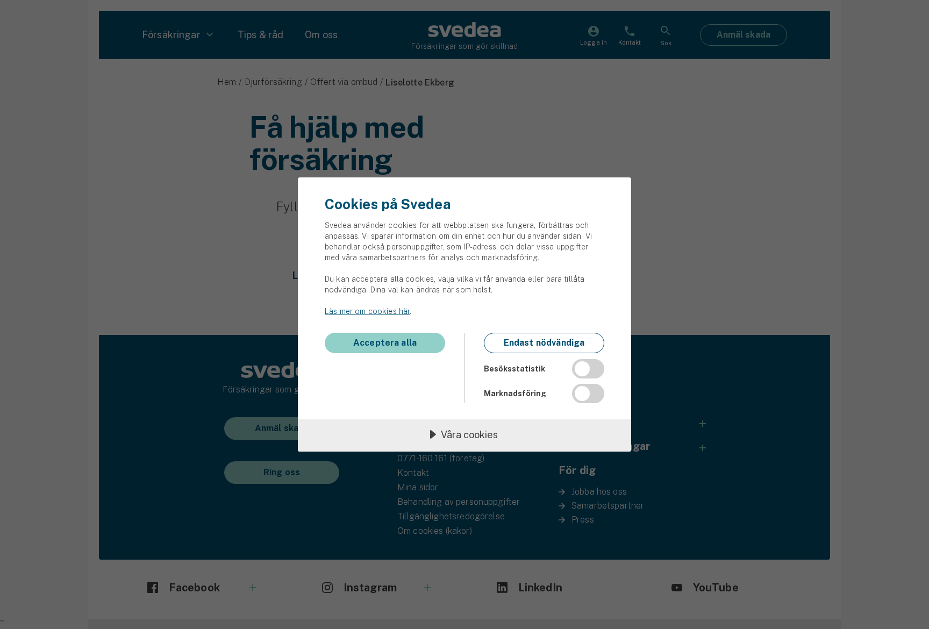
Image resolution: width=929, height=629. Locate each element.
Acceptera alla (385, 343)
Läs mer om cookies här (367, 311)
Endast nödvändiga (544, 343)
